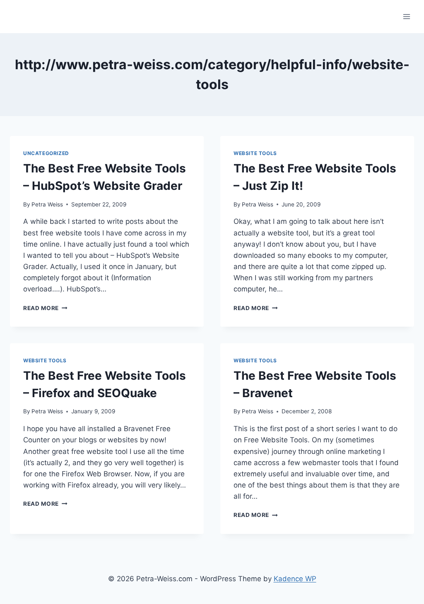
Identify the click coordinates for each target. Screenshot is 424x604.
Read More (45, 308)
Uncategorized (46, 153)
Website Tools (255, 153)
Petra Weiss (47, 204)
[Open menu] (406, 16)
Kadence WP (295, 579)
